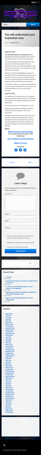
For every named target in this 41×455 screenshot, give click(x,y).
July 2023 (8, 380)
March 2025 (8, 344)
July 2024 (8, 358)
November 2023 (9, 373)
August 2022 (9, 400)
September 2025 (10, 333)
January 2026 (9, 326)
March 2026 (8, 323)
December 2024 (9, 349)
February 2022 (9, 410)
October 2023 (9, 375)
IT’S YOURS (8, 277)
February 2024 (9, 367)
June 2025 (8, 339)
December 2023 (9, 371)
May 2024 (8, 362)
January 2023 (9, 391)
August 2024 (9, 357)
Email (7, 221)
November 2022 (9, 394)
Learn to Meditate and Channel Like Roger (20, 139)
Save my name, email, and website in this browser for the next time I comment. (20, 237)
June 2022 (8, 403)
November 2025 (9, 330)
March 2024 (8, 366)
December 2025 (9, 328)
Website (7, 227)
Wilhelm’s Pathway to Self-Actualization (20, 132)
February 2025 (9, 346)
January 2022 (9, 412)
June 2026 (8, 317)
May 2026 (8, 319)
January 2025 (9, 348)
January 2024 (9, 369)
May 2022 (8, 405)
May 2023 (8, 384)
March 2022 (8, 409)
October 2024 (9, 353)
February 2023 (9, 389)
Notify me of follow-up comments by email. (20, 242)
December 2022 (9, 393)
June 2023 (8, 382)
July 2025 (8, 337)
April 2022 (8, 407)
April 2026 (8, 321)
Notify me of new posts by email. (17, 247)
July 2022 (8, 401)
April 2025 (8, 342)
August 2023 (9, 378)
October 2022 (9, 396)
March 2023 (8, 387)
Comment (8, 194)
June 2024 (8, 360)
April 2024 (8, 364)
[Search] (30, 264)
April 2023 (8, 385)
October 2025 (9, 332)
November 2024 (9, 351)
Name (7, 214)
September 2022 (10, 398)
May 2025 (8, 340)
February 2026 (9, 324)
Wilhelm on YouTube (20, 143)
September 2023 (10, 376)
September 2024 (10, 355)
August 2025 (9, 335)
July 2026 (8, 315)
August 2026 (9, 314)
